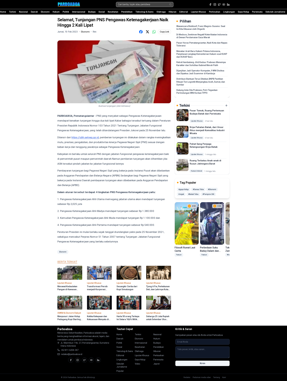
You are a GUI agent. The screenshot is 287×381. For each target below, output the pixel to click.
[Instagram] (214, 4)
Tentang (216, 377)
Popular (120, 371)
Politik (66, 12)
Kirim (202, 363)
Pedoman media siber (202, 377)
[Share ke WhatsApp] (154, 31)
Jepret (156, 364)
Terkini (12, 12)
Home (3, 12)
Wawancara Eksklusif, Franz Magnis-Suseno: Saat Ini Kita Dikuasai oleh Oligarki (200, 27)
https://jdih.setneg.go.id (85, 137)
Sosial (102, 12)
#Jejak (181, 194)
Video (137, 364)
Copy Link (164, 32)
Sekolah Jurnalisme (275, 12)
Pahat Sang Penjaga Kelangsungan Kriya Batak (203, 145)
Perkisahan (214, 12)
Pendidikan (126, 12)
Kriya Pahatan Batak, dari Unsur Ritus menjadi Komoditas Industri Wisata (207, 130)
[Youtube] (223, 4)
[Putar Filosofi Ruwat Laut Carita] (187, 223)
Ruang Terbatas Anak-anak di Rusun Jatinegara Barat (205, 162)
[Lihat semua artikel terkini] (226, 105)
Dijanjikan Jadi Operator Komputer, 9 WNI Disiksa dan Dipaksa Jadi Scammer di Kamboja (200, 72)
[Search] (170, 4)
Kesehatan (113, 12)
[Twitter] (219, 4)
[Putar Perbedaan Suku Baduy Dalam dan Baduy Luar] (212, 223)
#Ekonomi (212, 189)
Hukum (56, 12)
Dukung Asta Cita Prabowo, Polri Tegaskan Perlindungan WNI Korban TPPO (196, 91)
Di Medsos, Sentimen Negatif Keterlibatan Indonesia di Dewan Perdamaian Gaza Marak (201, 36)
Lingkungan (229, 12)
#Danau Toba (198, 189)
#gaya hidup (183, 189)
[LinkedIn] (228, 4)
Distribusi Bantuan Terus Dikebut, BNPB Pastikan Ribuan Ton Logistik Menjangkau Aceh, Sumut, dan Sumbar (200, 82)
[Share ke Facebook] (141, 31)
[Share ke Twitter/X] (147, 31)
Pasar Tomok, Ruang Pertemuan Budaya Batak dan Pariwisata (207, 112)
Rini (94, 31)
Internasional (78, 12)
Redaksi (187, 377)
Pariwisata (257, 12)
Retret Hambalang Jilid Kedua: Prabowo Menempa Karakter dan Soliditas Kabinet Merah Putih (201, 63)
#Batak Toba (193, 194)
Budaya (92, 12)
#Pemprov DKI (208, 194)
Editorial (183, 12)
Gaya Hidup (243, 12)
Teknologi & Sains (144, 12)
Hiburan (172, 12)
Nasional (23, 12)
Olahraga (161, 12)
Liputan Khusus (198, 12)
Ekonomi (45, 12)
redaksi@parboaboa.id (71, 354)
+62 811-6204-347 (69, 350)
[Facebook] (210, 4)
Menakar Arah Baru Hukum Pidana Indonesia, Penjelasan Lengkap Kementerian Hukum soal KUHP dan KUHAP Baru (201, 54)
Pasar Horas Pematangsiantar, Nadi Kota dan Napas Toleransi (201, 44)
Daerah (34, 12)
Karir (224, 377)
